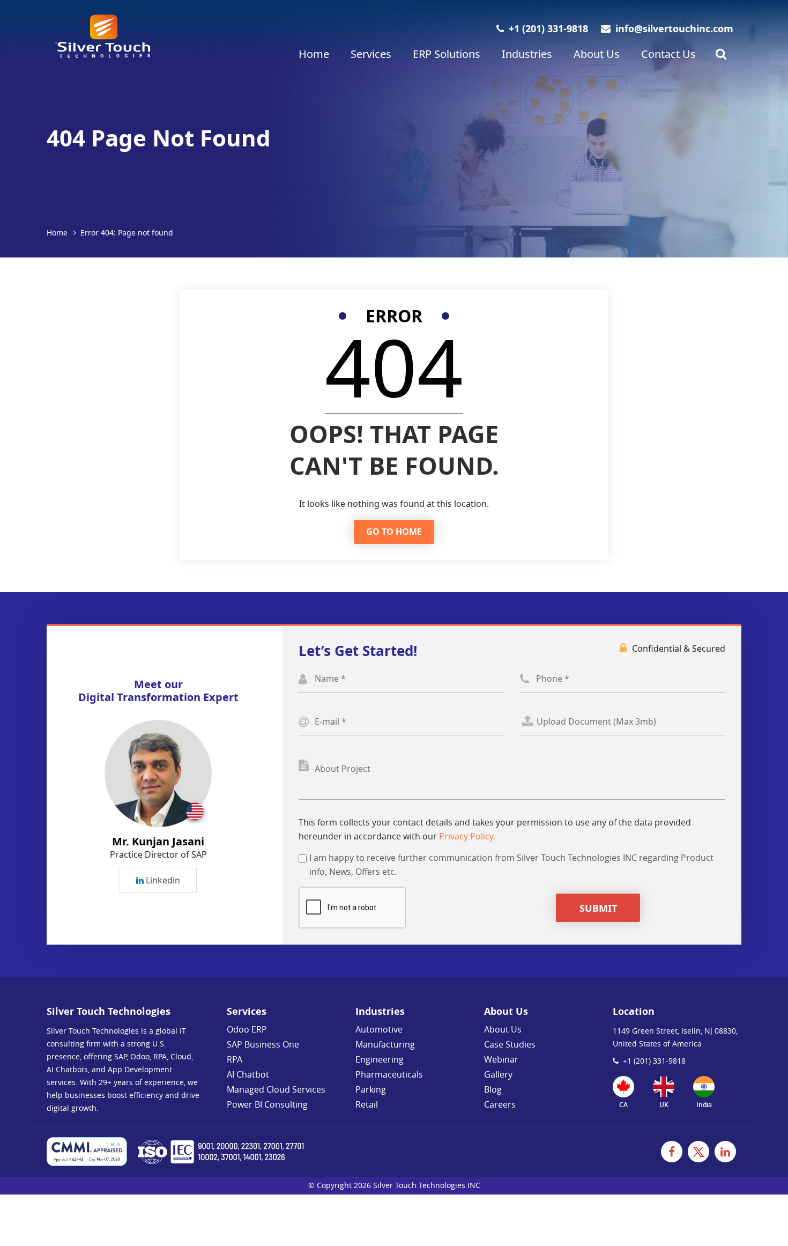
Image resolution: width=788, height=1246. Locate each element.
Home (314, 54)
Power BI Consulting (267, 1104)
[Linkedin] (725, 1151)
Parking (370, 1089)
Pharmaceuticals (389, 1074)
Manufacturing (385, 1044)
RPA (234, 1059)
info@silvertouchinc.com (674, 28)
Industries (527, 54)
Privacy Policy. (467, 836)
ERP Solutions (446, 54)
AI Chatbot (248, 1074)
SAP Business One (263, 1044)
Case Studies (510, 1044)
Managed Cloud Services (276, 1089)
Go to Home (394, 531)
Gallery (498, 1074)
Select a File (622, 722)
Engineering (379, 1059)
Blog (493, 1089)
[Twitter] (698, 1151)
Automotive (379, 1029)
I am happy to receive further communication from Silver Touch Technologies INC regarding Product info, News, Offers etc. (511, 865)
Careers (500, 1104)
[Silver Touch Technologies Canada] (103, 36)
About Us (597, 54)
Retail (366, 1104)
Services (371, 54)
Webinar (501, 1059)
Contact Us (668, 54)
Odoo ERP (247, 1029)
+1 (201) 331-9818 (548, 28)
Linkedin (162, 880)
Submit (598, 908)
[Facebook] (671, 1151)
